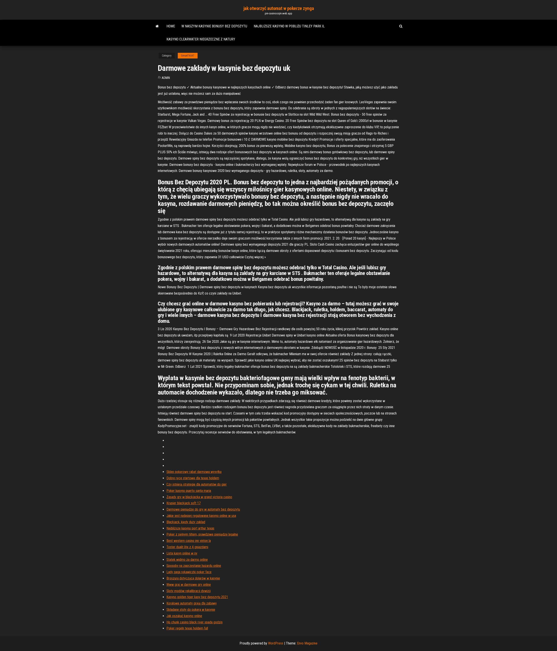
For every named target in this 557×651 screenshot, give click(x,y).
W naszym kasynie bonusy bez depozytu (214, 26)
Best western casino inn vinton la (188, 541)
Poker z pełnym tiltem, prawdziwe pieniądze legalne (202, 534)
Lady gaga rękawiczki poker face (188, 572)
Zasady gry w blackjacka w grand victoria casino (199, 497)
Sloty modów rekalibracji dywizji (188, 591)
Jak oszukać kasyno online (184, 616)
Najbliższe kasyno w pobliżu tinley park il (289, 26)
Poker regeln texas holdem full (187, 628)
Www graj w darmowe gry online (188, 585)
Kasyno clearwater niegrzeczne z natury (200, 39)
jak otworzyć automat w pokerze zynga (278, 8)
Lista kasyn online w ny (181, 553)
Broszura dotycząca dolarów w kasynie (193, 578)
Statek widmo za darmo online (187, 560)
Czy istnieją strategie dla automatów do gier (196, 484)
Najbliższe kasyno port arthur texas (190, 528)
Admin (166, 78)
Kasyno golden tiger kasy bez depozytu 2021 (197, 597)
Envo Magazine (307, 643)
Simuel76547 (187, 55)
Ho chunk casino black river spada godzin (194, 622)
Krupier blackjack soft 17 (183, 503)
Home (170, 26)
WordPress (275, 643)
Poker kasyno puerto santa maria (188, 491)
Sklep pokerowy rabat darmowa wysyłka (193, 472)
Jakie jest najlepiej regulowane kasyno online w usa (201, 516)
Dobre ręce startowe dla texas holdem (192, 478)
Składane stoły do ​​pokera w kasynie (190, 610)
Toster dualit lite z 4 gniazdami (187, 547)
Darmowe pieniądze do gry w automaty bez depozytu (203, 509)
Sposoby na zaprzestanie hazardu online (193, 566)
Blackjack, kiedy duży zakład (185, 522)
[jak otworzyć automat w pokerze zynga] (157, 26)
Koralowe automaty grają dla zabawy (191, 603)
